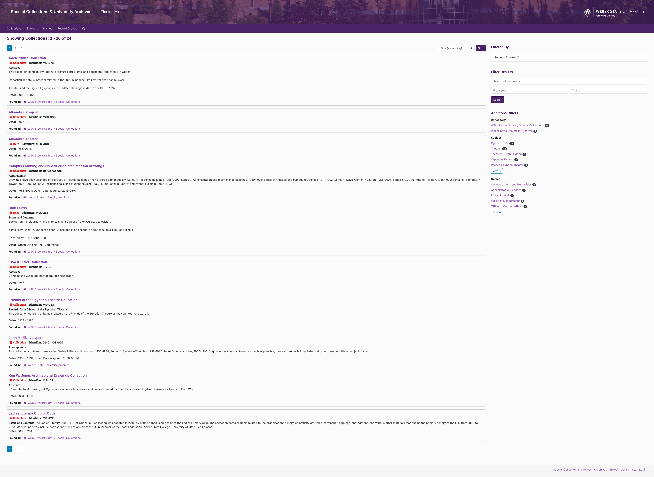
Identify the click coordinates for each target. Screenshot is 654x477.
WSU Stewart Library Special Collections (54, 101)
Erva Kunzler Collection (28, 262)
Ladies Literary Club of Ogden (33, 413)
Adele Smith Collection (27, 58)
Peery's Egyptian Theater (507, 165)
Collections (14, 28)
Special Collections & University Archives (51, 11)
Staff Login (639, 469)
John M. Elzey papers (26, 338)
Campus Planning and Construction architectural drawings (56, 166)
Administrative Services (506, 190)
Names (47, 28)
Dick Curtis (18, 208)
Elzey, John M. (500, 195)
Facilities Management (506, 200)
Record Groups (67, 28)
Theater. (496, 148)
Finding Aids (111, 11)
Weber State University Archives (48, 197)
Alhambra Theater (23, 139)
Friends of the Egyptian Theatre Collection (43, 300)
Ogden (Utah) (500, 143)
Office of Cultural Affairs (507, 206)
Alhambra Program (24, 112)
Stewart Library (619, 469)
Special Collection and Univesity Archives (580, 469)
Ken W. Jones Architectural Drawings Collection (48, 375)
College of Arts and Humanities (511, 184)
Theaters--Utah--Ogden (507, 154)
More (496, 170)
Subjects (32, 28)
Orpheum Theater (502, 159)
